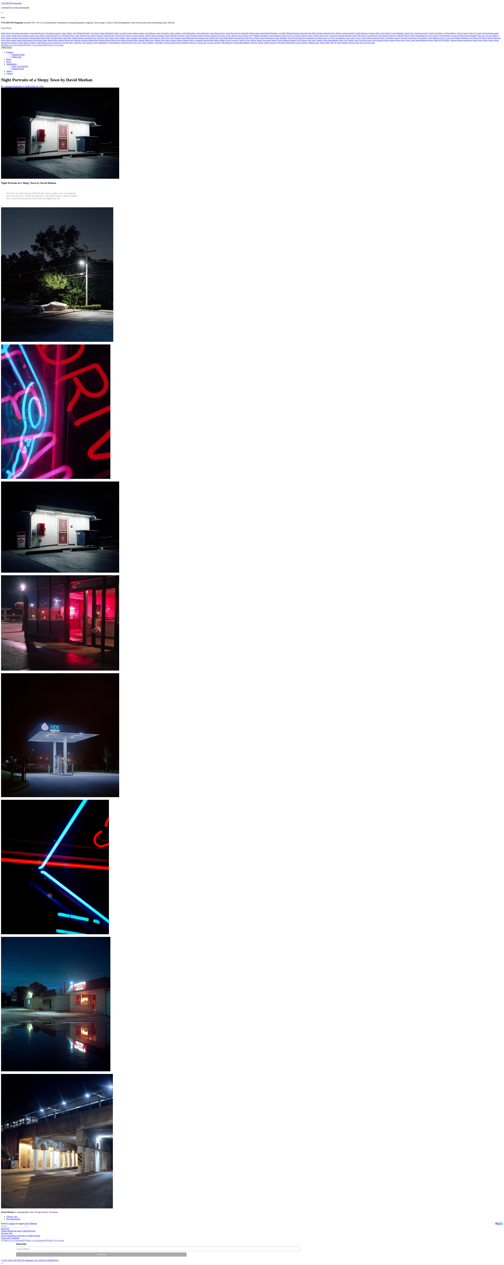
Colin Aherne (40, 36)
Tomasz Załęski (170, 43)
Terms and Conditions (10, 1238)
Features (9, 52)
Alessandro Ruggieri (37, 33)
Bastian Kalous (255, 33)
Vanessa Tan (202, 43)
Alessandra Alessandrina (21, 33)
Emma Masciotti (275, 36)
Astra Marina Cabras (217, 33)
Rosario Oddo (432, 40)
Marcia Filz (477, 38)
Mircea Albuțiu (171, 40)
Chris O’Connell (475, 33)
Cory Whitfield (63, 36)
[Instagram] (496, 1223)
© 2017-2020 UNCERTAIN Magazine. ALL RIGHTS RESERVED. (30, 1260)
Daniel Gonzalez (97, 36)
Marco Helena (487, 38)
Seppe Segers (477, 40)
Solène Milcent (42, 43)
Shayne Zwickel (17, 43)
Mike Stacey (150, 40)
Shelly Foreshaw (30, 43)
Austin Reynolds (232, 33)
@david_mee (11, 1216)
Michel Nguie (116, 40)
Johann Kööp (45, 38)
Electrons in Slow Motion (227, 36)
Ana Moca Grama (125, 33)
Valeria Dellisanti (182, 43)
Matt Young (42, 40)
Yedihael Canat (313, 43)
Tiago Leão (137, 43)
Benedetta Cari (276, 33)
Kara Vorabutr (175, 38)
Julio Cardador (132, 38)
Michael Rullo (93, 40)
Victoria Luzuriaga (214, 43)
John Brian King (57, 38)
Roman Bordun (421, 40)
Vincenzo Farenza (256, 43)
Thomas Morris (114, 43)
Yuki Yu (333, 43)
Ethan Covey (286, 36)
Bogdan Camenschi (300, 33)
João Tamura (109, 38)
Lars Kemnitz (340, 38)
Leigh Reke (389, 38)
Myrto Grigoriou (232, 40)
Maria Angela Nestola (14, 40)
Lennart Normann (400, 38)
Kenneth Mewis (239, 38)
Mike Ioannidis (139, 40)
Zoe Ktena (371, 43)
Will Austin (281, 43)
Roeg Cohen (410, 40)
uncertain (9, 86)
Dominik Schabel (197, 36)
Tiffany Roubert (148, 43)
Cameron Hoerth (348, 33)
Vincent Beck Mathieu (241, 43)
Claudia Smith (16, 36)
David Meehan (31, 1223)
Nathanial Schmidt (289, 40)
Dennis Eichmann (157, 36)
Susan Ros (78, 43)
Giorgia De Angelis (359, 36)
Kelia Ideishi (228, 38)
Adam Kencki (6, 33)
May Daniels (59, 40)
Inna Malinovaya (422, 36)
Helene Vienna (409, 36)
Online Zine (17, 57)
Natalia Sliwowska (264, 40)
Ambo (116, 33)
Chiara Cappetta (463, 33)
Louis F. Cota (445, 38)
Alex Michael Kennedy (81, 33)
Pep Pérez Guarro (365, 40)
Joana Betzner (23, 38)
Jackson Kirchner (457, 36)
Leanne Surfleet (378, 38)
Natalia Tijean (276, 40)
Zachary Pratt (354, 43)
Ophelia (319, 40)
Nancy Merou (251, 40)
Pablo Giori (343, 40)
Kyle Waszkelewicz (310, 38)
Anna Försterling (163, 33)
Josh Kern (100, 38)
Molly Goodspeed (196, 40)
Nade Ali (242, 40)
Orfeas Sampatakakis (330, 40)
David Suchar (120, 36)
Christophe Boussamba (490, 33)
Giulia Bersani (372, 36)
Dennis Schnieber (171, 36)
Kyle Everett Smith (295, 38)
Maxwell (51, 40)
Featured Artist (18, 69)
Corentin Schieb (51, 36)
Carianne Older (374, 33)
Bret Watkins (336, 33)
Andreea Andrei (139, 33)
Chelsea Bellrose (450, 33)
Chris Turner (6, 36)
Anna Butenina (150, 33)
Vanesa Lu (193, 43)
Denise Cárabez (145, 36)
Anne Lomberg (175, 33)
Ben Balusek (265, 33)
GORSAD (400, 36)
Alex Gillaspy (67, 33)
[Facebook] (499, 1223)
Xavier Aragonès (301, 43)
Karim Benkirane (188, 38)
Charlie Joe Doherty (436, 33)
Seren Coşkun (488, 40)
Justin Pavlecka (154, 38)
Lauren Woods (366, 38)
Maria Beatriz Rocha (30, 40)
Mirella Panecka (183, 40)
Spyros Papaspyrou (55, 43)
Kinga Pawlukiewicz (267, 38)
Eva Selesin (296, 36)
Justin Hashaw (143, 38)
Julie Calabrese (120, 38)
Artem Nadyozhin (202, 33)
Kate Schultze (210, 38)
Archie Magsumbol (189, 33)
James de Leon (482, 36)
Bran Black (312, 33)
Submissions (11, 64)
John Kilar (67, 38)
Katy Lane (219, 38)
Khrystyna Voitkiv (252, 38)
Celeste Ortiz (409, 33)
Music (8, 59)
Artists (11, 1223)
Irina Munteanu (445, 36)
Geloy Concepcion (331, 36)
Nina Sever (312, 40)
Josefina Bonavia (78, 38)
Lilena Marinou (433, 38)
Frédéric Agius (318, 36)
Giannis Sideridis (345, 36)
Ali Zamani (95, 33)
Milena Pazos (160, 40)
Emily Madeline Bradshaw (258, 36)
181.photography (13, 1219)
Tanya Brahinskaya (101, 43)
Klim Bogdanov (281, 38)
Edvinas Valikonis (210, 36)
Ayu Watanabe (243, 33)
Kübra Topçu (322, 38)
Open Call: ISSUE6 (20, 66)
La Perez (331, 38)
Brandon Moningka (324, 33)
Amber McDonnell (107, 33)
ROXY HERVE (444, 40)
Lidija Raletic (422, 38)
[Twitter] (501, 1223)
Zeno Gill (363, 43)
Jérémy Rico (165, 38)
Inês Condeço (434, 36)
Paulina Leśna (353, 40)
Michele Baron (104, 40)
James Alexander (470, 36)
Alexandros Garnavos (54, 33)
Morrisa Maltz (208, 40)
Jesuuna (15, 38)
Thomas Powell (126, 43)
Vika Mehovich (227, 43)
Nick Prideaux (301, 40)
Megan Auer (69, 40)
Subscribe (21, 1244)
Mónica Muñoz (219, 40)
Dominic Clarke (184, 36)
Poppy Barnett (389, 40)
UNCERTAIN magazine (11, 3)
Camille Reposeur (361, 33)
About (9, 71)
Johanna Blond (34, 38)
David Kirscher (109, 36)
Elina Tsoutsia (242, 36)
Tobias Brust (159, 43)
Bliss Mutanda (287, 33)
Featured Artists (18, 54)
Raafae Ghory (400, 40)
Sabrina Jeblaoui (456, 40)
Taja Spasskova (87, 43)
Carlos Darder (385, 33)
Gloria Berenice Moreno (387, 36)
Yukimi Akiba (325, 43)
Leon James (412, 38)
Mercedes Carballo (81, 40)
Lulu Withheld (455, 38)
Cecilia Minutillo (397, 33)
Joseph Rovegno (91, 38)
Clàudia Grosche (28, 36)
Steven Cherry (68, 43)
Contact (9, 73)
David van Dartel (132, 36)
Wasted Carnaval (270, 43)
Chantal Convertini (421, 33)
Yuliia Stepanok (342, 43)
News (8, 62)
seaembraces (467, 40)
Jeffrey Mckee (6, 38)
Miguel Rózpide (127, 40)
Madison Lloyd (467, 38)
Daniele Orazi (85, 36)
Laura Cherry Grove (353, 38)
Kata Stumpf (199, 38)
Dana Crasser (74, 36)
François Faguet (307, 36)
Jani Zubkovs (493, 36)
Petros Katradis (378, 40)
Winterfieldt (290, 43)
